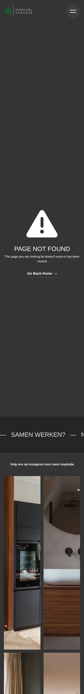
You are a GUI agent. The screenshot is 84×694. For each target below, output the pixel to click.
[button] (73, 11)
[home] (19, 11)
